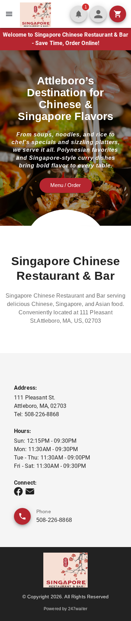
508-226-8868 (54, 520)
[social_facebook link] (18, 491)
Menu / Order (65, 185)
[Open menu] (9, 14)
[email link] (30, 491)
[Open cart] (117, 14)
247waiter (77, 608)
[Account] (98, 14)
